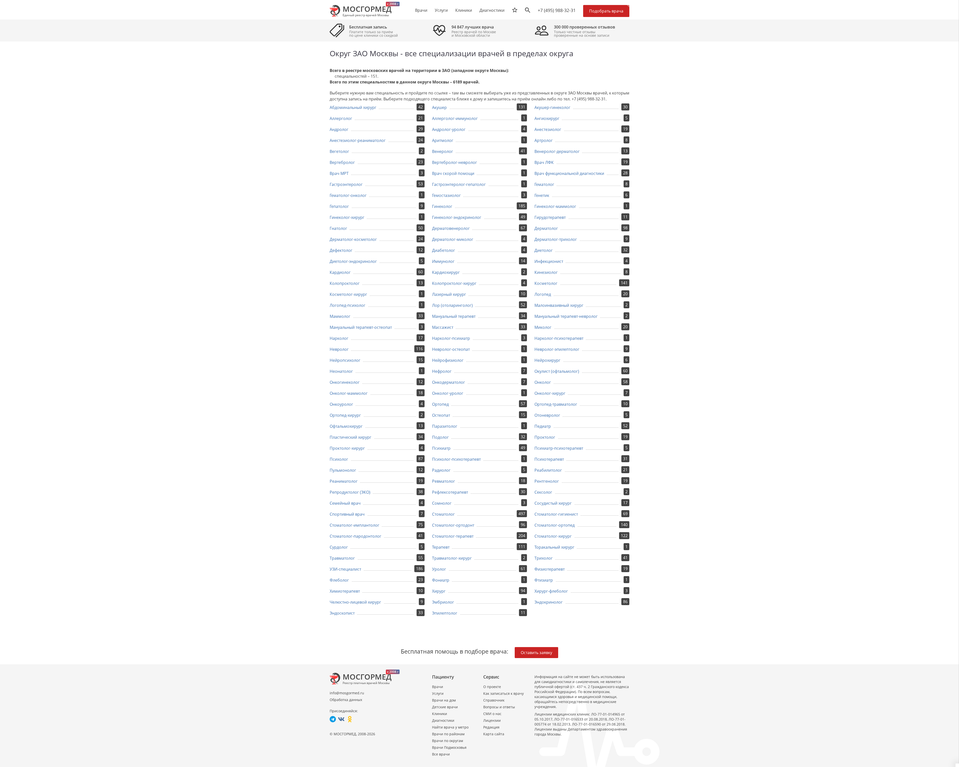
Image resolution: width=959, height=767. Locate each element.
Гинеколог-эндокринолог (456, 217)
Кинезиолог (546, 272)
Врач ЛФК (544, 162)
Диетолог (543, 250)
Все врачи (441, 754)
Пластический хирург (350, 437)
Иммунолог (443, 261)
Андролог (339, 129)
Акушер (439, 107)
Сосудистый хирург (553, 503)
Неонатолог (341, 371)
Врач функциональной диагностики (569, 173)
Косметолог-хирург (348, 294)
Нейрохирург (547, 360)
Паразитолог (444, 426)
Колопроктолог (345, 283)
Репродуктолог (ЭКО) (350, 492)
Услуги (438, 693)
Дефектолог (341, 250)
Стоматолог (443, 514)
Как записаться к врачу (503, 693)
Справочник (493, 700)
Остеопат (441, 415)
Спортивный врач (347, 514)
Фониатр (440, 580)
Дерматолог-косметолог (353, 239)
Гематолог (544, 184)
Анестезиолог (547, 129)
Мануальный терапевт (454, 316)
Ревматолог (443, 481)
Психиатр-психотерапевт (558, 448)
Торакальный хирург (554, 547)
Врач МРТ (339, 173)
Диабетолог (443, 250)
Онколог (542, 382)
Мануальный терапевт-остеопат (361, 327)
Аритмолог (442, 140)
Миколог (542, 327)
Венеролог (442, 151)
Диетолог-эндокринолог (353, 261)
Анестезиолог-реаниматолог (358, 140)
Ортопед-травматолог (555, 404)
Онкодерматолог (448, 382)
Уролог (439, 569)
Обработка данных (346, 699)
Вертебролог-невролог (454, 162)
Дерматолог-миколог (452, 239)
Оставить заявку (536, 652)
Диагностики (492, 10)
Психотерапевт (549, 459)
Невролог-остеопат (451, 349)
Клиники (439, 713)
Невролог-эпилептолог (556, 349)
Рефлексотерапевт (450, 492)
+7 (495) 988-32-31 (557, 10)
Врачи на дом (444, 700)
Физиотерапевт (549, 569)
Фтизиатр (543, 580)
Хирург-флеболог (551, 591)
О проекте (492, 686)
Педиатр (542, 426)
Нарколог (339, 338)
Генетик (541, 195)
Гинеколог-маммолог (555, 206)
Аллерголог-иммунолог (455, 118)
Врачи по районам (448, 734)
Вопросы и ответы (499, 707)
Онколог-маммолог (349, 393)
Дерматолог (546, 228)
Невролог (339, 349)
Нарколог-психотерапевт (558, 338)
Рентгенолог (546, 481)
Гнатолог (338, 228)
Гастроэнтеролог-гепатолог (459, 184)
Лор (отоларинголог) (452, 305)
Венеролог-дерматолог (557, 151)
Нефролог (442, 371)
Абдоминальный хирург (353, 107)
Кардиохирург (446, 272)
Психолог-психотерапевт (456, 459)
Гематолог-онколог (348, 195)
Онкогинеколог (345, 382)
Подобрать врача (606, 11)
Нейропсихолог (345, 360)
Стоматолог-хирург (553, 536)
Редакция (491, 727)
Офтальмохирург (346, 426)
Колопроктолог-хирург (454, 283)
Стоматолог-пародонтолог (355, 536)
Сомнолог (442, 503)
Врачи (437, 686)
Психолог (339, 459)
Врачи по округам (447, 740)
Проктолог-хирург (347, 448)
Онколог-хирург (549, 393)
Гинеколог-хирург (347, 217)
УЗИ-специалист (345, 569)
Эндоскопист (342, 613)
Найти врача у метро (450, 727)
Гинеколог (442, 206)
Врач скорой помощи (453, 173)
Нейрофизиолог (448, 360)
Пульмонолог (343, 470)
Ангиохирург (546, 118)
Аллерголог (341, 118)
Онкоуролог (341, 404)
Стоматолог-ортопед (554, 525)
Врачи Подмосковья (449, 747)
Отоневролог (547, 415)
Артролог (543, 140)
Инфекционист (548, 261)
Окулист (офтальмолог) (556, 371)
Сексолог (543, 492)
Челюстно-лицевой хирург (355, 602)
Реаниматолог (344, 481)
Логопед (542, 294)
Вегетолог (339, 151)
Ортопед (440, 404)
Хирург (439, 591)
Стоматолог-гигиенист (556, 514)
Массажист (442, 327)
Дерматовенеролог (451, 228)
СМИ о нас (492, 713)
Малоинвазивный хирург (558, 305)
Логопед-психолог (347, 305)
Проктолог (544, 437)
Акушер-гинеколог (552, 107)
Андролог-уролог (449, 129)
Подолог (440, 437)
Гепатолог (339, 206)
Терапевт (441, 547)
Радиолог (441, 470)
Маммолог (340, 316)
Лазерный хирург (449, 294)
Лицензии (492, 720)
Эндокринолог (548, 602)
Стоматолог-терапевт (453, 536)
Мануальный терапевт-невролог (566, 316)
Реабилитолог (548, 470)
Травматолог (342, 558)
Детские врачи (445, 707)
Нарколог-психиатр (451, 338)
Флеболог (339, 580)
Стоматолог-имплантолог (354, 525)
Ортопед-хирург (345, 415)
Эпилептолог (444, 613)
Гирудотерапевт (550, 217)
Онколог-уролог (447, 393)
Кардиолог (340, 272)
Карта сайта (493, 734)
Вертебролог (342, 162)
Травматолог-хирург (452, 558)
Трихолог (543, 558)
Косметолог (545, 283)
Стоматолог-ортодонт (453, 525)
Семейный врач (345, 503)
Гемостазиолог (446, 195)
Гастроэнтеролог (346, 184)
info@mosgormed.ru (347, 693)
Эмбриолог (443, 602)
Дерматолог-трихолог (555, 239)
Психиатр (441, 448)
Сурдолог (339, 547)
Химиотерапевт (345, 591)
